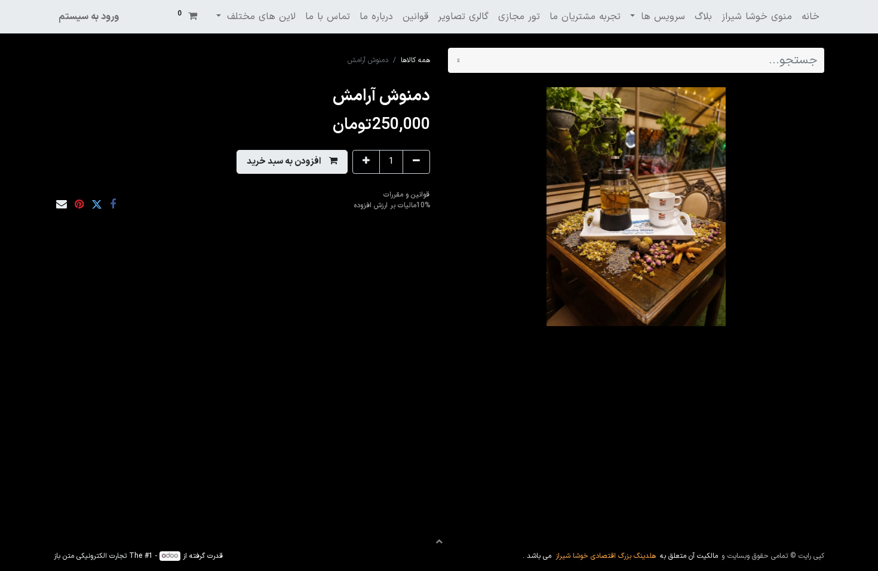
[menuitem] (810, 17)
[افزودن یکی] (366, 162)
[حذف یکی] (416, 162)
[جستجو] (458, 60)
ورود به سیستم (89, 17)
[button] (292, 162)
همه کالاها (415, 60)
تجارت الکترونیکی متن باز (90, 556)
